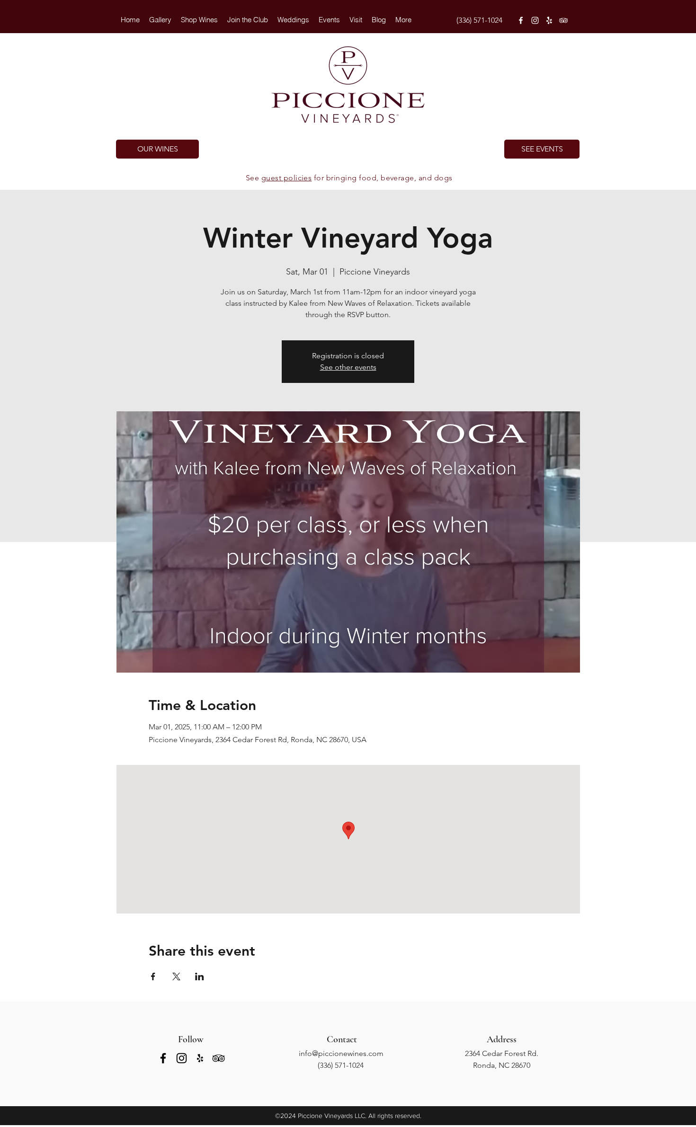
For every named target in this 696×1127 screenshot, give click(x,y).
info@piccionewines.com (341, 1053)
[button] (293, 20)
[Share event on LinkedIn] (199, 976)
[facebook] (521, 20)
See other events (348, 367)
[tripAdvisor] (563, 20)
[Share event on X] (176, 976)
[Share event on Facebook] (153, 976)
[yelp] (549, 20)
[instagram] (535, 20)
